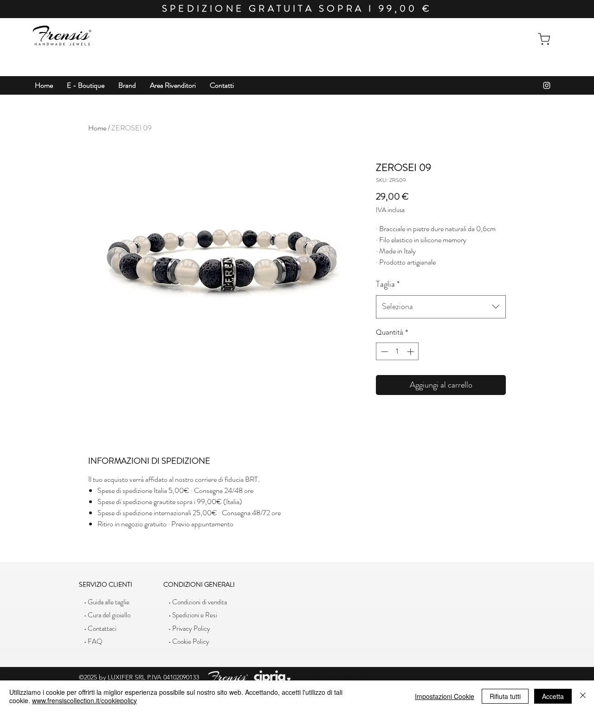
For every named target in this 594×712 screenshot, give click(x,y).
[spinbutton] (397, 351)
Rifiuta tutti (505, 696)
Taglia (388, 284)
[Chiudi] (582, 696)
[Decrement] (383, 351)
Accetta (553, 696)
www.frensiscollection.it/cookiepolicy (84, 700)
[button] (85, 85)
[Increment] (411, 351)
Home (97, 128)
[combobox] (441, 306)
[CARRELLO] (544, 39)
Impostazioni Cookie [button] (444, 696)
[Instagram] (546, 85)
